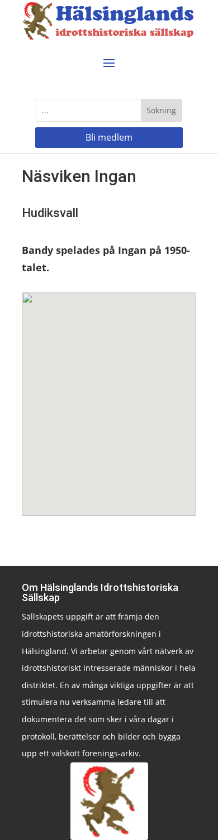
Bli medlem (109, 137)
